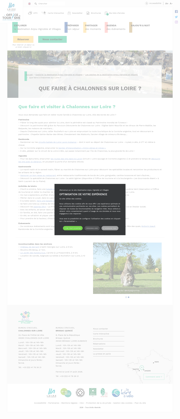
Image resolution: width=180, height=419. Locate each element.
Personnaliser (92, 228)
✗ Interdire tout (110, 228)
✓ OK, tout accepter (73, 228)
